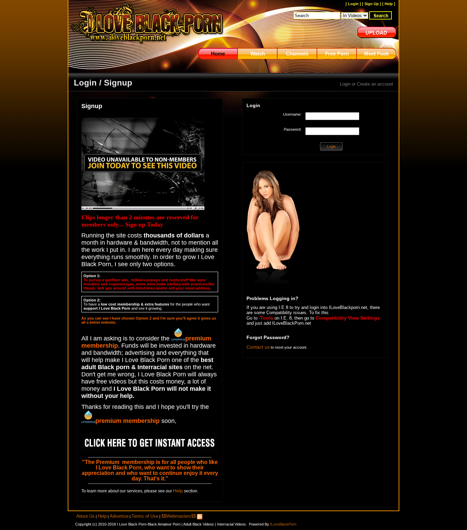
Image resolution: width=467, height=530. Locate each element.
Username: (292, 114)
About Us (85, 516)
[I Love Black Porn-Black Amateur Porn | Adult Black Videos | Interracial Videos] (147, 46)
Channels (297, 53)
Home (218, 53)
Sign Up (371, 4)
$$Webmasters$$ (178, 516)
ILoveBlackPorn (283, 524)
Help (389, 4)
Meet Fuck (376, 53)
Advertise (119, 516)
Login (353, 4)
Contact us (258, 347)
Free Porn (337, 53)
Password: (293, 129)
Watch (257, 53)
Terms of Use (145, 516)
